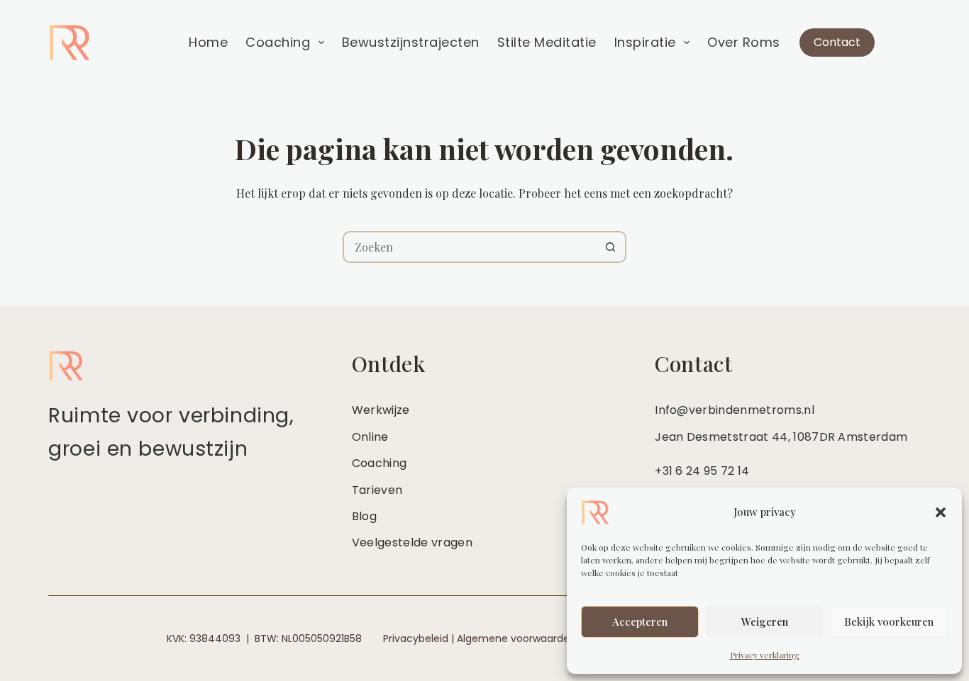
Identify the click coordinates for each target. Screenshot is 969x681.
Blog (364, 516)
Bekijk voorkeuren (889, 621)
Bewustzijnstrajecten (411, 42)
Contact (837, 42)
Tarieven (377, 490)
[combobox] (470, 247)
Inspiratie (645, 42)
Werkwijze (381, 410)
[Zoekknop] (610, 246)
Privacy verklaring (764, 654)
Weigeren (764, 621)
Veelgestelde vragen (412, 542)
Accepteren (640, 621)
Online (370, 437)
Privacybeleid (415, 638)
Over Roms (743, 42)
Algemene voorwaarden (516, 638)
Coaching (277, 42)
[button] (941, 512)
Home (208, 42)
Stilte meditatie (547, 42)
